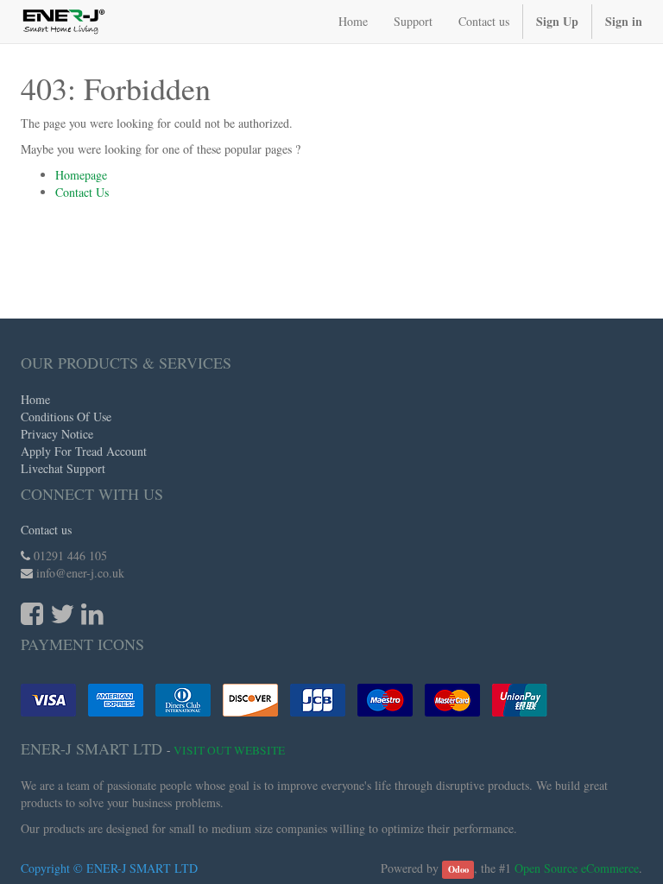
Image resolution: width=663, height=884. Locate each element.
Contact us (46, 529)
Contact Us (82, 192)
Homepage (81, 175)
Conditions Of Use (66, 416)
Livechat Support (63, 468)
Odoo (458, 869)
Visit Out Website (229, 750)
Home (35, 399)
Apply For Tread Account (84, 451)
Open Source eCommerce (577, 868)
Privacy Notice (57, 434)
